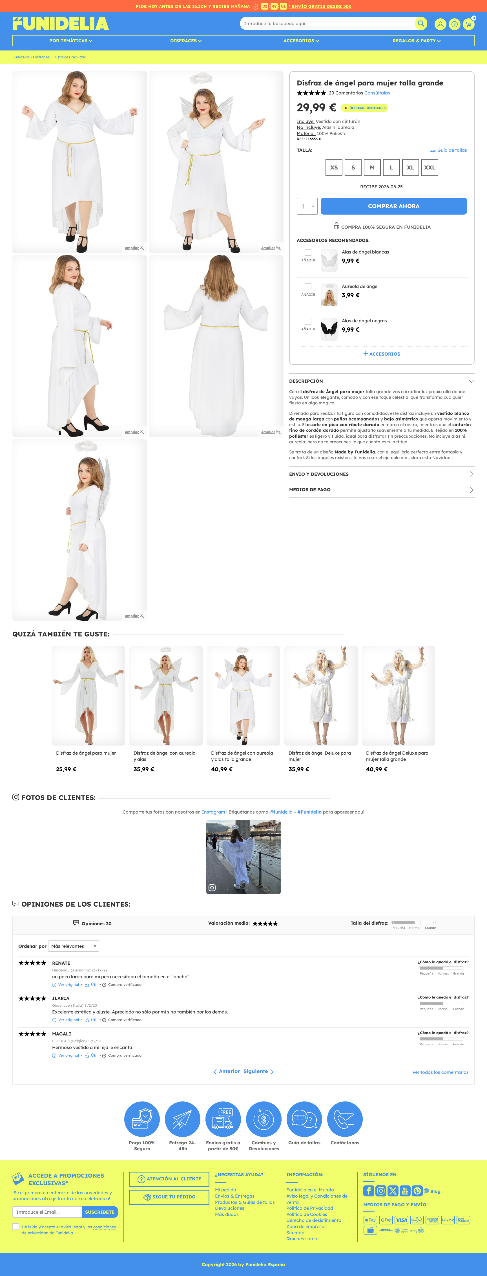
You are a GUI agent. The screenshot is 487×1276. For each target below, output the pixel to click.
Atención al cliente (173, 1179)
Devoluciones (229, 1208)
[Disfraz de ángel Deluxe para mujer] (321, 696)
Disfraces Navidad (70, 57)
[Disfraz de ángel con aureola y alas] (166, 696)
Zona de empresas (306, 1226)
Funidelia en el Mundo (310, 1190)
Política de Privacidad (309, 1208)
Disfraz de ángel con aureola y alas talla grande (242, 756)
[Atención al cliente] (455, 24)
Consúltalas (377, 93)
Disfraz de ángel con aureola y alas (165, 756)
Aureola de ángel (360, 286)
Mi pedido (225, 1190)
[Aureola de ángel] (329, 295)
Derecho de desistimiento (313, 1220)
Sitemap (295, 1232)
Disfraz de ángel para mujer (86, 753)
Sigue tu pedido (173, 1197)
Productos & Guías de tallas (245, 1202)
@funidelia (281, 812)
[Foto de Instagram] (243, 857)
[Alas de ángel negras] (329, 329)
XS (334, 167)
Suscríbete (99, 1212)
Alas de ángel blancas (365, 252)
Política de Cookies (306, 1214)
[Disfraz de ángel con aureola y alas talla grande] (243, 696)
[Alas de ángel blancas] (329, 260)
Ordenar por (32, 946)
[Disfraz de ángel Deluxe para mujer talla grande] (398, 696)
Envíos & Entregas (234, 1196)
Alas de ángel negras (364, 321)
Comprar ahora (394, 206)
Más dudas (227, 1214)
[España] (368, 1191)
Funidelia (20, 57)
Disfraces (183, 40)
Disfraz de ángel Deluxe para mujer (320, 756)
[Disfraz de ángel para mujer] (88, 696)
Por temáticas (68, 40)
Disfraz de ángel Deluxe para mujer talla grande (397, 756)
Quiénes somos (303, 1238)
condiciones (104, 1226)
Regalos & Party (414, 40)
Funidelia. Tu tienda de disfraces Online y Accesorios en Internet (60, 23)
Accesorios (299, 40)
